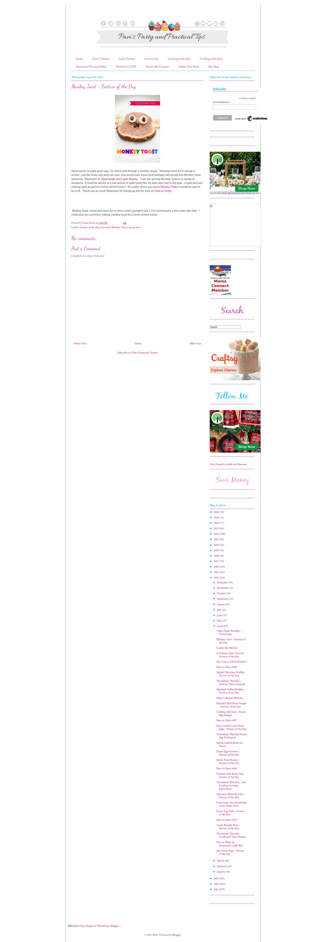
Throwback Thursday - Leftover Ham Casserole (230, 682)
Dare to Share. (163, 190)
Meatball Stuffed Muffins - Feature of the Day (230, 691)
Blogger (177, 935)
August (221, 604)
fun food (105, 227)
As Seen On (151, 59)
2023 (217, 528)
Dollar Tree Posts (188, 67)
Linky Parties (127, 59)
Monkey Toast (168, 186)
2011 (216, 889)
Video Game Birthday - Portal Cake (229, 632)
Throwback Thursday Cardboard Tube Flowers (231, 835)
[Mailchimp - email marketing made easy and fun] (251, 121)
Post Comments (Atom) (145, 352)
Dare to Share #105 (226, 820)
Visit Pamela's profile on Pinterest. (228, 464)
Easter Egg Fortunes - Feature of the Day (228, 753)
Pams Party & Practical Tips (78, 14)
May (219, 621)
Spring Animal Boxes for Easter (229, 744)
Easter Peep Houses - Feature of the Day (227, 761)
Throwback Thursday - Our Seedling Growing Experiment (231, 786)
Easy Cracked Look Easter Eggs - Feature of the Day (231, 727)
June (219, 615)
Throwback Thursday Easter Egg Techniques (231, 736)
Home (79, 59)
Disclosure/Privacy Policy (91, 67)
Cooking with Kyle (179, 59)
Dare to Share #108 (226, 667)
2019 (217, 550)
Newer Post (80, 343)
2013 (216, 878)
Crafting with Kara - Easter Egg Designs (231, 713)
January (221, 872)
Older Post (195, 343)
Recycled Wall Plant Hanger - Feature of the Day (231, 705)
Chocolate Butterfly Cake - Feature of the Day (230, 795)
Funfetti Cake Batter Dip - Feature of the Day (230, 775)
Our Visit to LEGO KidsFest (231, 662)
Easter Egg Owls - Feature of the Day (230, 812)
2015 (217, 572)
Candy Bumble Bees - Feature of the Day (228, 826)
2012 (217, 884)
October (221, 593)
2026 (217, 512)
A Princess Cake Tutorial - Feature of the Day (230, 655)
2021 (217, 539)
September (223, 599)
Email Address (221, 102)
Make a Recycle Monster (229, 698)
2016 (217, 567)
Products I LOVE (126, 67)
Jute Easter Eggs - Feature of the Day (230, 852)
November (223, 588)
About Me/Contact (157, 67)
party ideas (135, 227)
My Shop (213, 67)
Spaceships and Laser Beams (119, 179)
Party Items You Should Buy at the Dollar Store (231, 804)
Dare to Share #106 (226, 768)
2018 (217, 556)
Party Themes (101, 59)
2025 (217, 517)
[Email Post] (124, 223)
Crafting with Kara (211, 59)
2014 (217, 578)
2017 (217, 561)
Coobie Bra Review (226, 648)
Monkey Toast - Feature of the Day (230, 641)
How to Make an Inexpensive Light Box (229, 843)
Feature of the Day (89, 227)
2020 (217, 545)
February (222, 866)
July (219, 610)
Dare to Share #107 (226, 720)
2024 (217, 523)
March (221, 861)
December (223, 582)
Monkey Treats (119, 227)
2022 (217, 534)
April (220, 626)
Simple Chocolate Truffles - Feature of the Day (231, 674)
